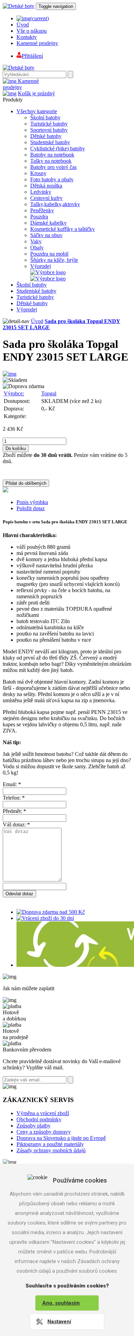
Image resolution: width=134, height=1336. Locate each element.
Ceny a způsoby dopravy (43, 1132)
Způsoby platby (33, 1126)
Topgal (48, 393)
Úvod (22, 25)
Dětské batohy (46, 136)
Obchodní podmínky (39, 1119)
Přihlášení (32, 56)
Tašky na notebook (50, 161)
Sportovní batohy (49, 130)
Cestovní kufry (46, 198)
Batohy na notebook (52, 155)
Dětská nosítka (46, 186)
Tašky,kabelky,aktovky (55, 204)
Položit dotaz (30, 508)
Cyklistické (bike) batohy (57, 148)
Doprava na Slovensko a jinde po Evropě (61, 1138)
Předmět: (14, 811)
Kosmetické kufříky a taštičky (62, 229)
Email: (12, 784)
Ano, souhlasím (61, 1303)
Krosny (38, 173)
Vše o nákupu (31, 31)
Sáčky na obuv (46, 235)
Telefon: (14, 798)
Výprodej (40, 266)
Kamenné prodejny (37, 43)
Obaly (37, 247)
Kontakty (26, 37)
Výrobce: (14, 393)
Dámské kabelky (48, 223)
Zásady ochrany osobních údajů (51, 1150)
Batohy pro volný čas (53, 167)
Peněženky (42, 210)
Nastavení (59, 1321)
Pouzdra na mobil (49, 254)
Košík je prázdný (36, 93)
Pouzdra (39, 217)
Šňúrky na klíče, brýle (54, 260)
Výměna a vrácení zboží (42, 1113)
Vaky (36, 241)
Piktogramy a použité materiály (50, 1144)
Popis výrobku (32, 502)
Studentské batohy (50, 142)
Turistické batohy (49, 124)
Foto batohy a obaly (52, 179)
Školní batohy (45, 117)
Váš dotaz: (16, 824)
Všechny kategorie (36, 111)
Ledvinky (40, 192)
